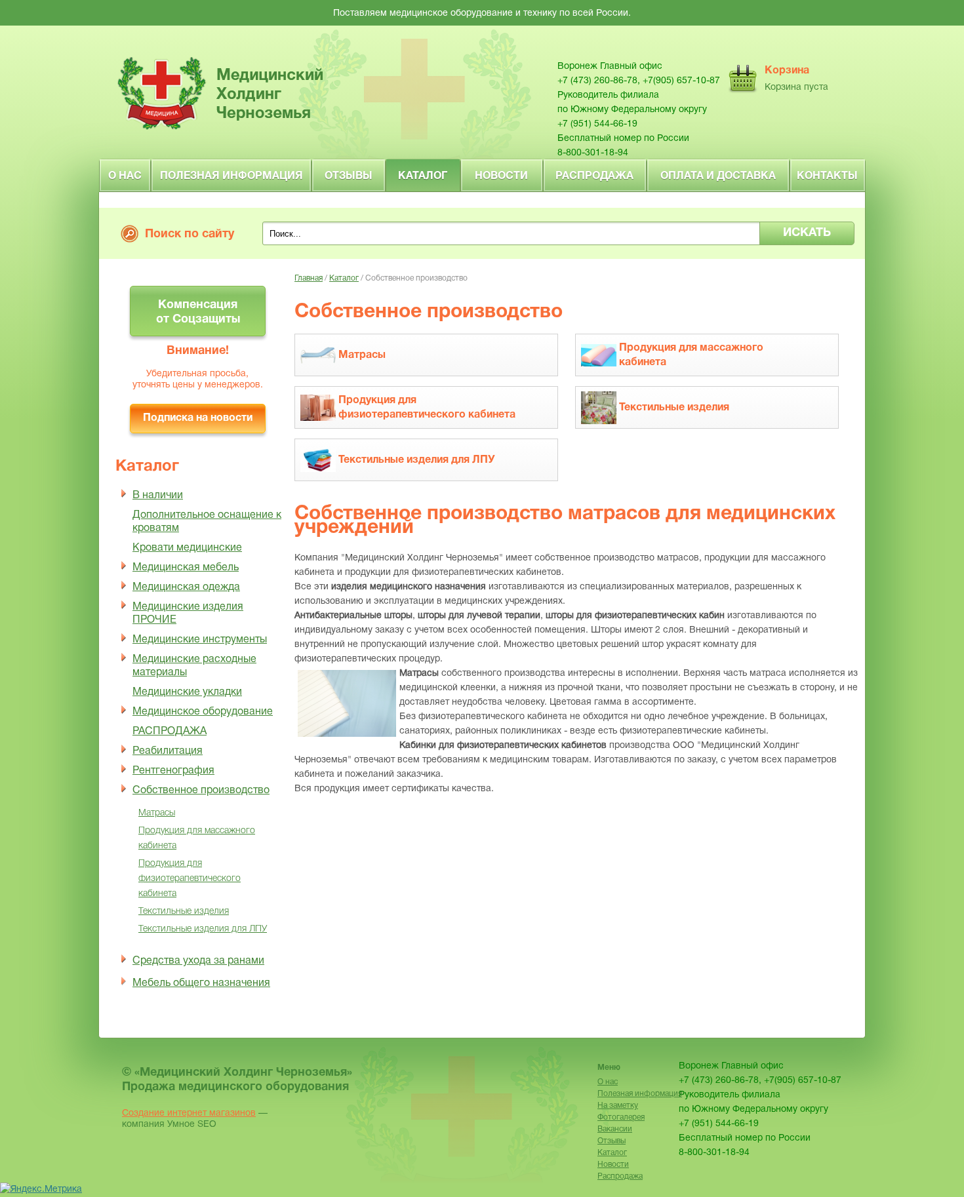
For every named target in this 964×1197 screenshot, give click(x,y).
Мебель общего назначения (201, 983)
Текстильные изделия (183, 911)
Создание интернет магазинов (189, 1113)
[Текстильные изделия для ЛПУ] (395, 478)
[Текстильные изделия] (652, 426)
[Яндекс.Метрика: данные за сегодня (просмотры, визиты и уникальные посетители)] (41, 1190)
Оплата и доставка (718, 176)
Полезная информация (231, 176)
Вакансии (614, 1129)
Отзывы (348, 176)
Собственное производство (201, 790)
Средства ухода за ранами (198, 961)
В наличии (157, 495)
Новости (501, 176)
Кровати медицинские (187, 548)
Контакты (827, 176)
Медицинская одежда (186, 587)
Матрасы (156, 813)
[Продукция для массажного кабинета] (692, 373)
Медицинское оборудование (202, 711)
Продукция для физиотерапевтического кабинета (189, 878)
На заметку (617, 1105)
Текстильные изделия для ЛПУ (202, 929)
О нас (125, 176)
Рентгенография (173, 770)
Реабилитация (167, 751)
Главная (308, 278)
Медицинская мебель (185, 567)
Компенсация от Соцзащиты (198, 312)
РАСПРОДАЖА (169, 731)
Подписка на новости (197, 418)
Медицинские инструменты (199, 639)
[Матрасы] (340, 373)
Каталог (422, 176)
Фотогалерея (621, 1117)
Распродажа (594, 176)
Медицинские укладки (187, 692)
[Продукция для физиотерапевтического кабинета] (412, 426)
